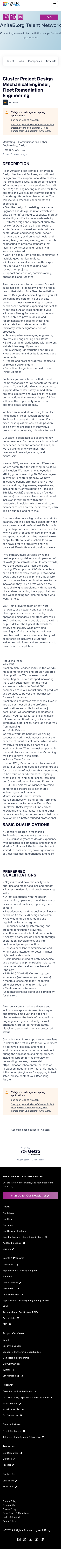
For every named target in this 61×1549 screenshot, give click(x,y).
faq (49, 17)
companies (35, 61)
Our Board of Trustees (14, 1231)
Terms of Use (9, 1505)
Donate (6, 1340)
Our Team (8, 1225)
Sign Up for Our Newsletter (28, 1195)
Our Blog (7, 1458)
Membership (9, 1288)
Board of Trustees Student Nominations (23, 1237)
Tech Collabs (9, 1318)
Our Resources (10, 1453)
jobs (21, 61)
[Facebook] (13, 17)
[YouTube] (31, 1539)
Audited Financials (12, 1242)
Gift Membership (11, 1375)
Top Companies (10, 1415)
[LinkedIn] (20, 17)
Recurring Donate (12, 1345)
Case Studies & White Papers (18, 1391)
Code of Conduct (11, 1517)
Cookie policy (38, 1159)
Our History (9, 1219)
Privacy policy (22, 1159)
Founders (8, 1276)
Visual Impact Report (13, 1409)
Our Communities (11, 1363)
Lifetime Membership (13, 1294)
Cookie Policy (9, 1509)
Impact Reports (10, 1403)
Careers (7, 1249)
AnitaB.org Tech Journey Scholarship (22, 1437)
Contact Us (8, 1480)
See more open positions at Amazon (30, 1129)
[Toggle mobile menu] (55, 4)
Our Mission (9, 1213)
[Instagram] (6, 17)
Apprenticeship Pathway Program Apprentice (26, 1300)
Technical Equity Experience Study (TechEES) (25, 1397)
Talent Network (10, 1282)
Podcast (7, 1464)
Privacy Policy (10, 1501)
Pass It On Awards (12, 1431)
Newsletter (8, 1486)
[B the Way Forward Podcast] (42, 1539)
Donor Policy (9, 1521)
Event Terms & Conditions (16, 1513)
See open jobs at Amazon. (25, 119)
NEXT (5, 1306)
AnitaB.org (44, 1530)
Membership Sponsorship (16, 1357)
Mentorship (8, 1264)
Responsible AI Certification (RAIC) (20, 1312)
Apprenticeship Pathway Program (20, 1270)
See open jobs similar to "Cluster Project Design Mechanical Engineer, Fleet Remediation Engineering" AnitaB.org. (32, 127)
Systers (6, 1369)
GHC (5, 1324)
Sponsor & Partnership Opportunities (22, 1351)
